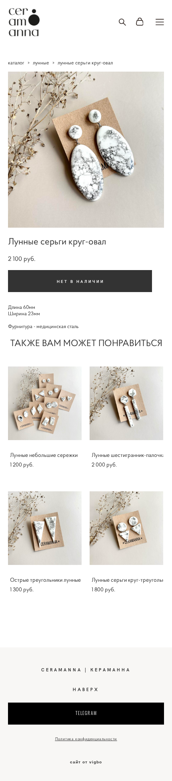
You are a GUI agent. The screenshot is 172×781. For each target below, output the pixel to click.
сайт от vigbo (86, 762)
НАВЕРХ (86, 689)
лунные (41, 62)
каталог (16, 62)
